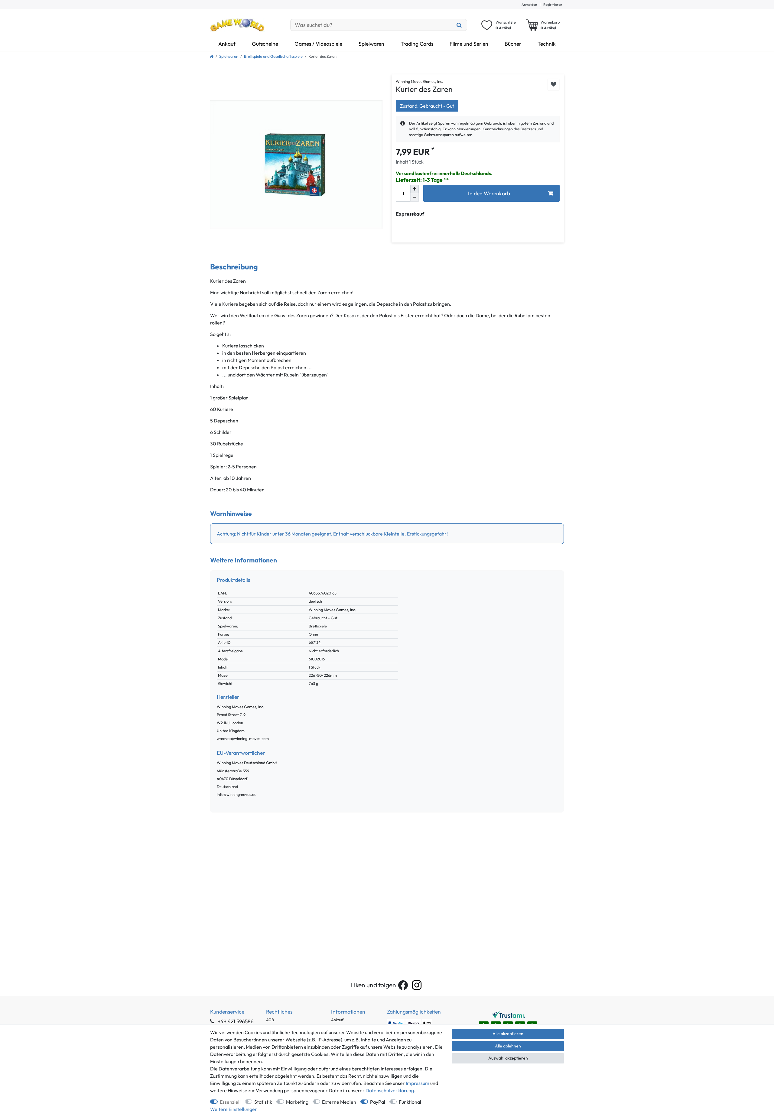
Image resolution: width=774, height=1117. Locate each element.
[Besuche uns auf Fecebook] (403, 985)
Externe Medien (339, 1102)
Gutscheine (265, 43)
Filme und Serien (469, 43)
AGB (270, 1019)
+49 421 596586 (235, 1021)
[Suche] (459, 25)
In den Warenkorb (489, 193)
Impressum (417, 1083)
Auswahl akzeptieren (508, 1058)
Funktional (410, 1102)
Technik (547, 43)
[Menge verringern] (414, 197)
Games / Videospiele (318, 43)
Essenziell (230, 1102)
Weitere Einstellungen (234, 1109)
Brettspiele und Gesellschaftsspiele (273, 56)
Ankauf (227, 43)
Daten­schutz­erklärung (390, 1090)
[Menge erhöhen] (414, 189)
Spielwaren (371, 43)
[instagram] (417, 985)
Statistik (263, 1102)
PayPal (377, 1102)
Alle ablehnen (508, 1046)
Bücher (513, 43)
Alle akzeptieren (508, 1033)
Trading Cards (417, 43)
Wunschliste (553, 85)
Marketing (297, 1102)
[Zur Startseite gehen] (211, 56)
